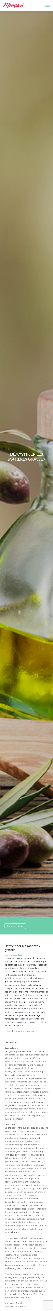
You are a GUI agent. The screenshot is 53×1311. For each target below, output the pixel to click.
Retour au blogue (15, 926)
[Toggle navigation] (47, 5)
